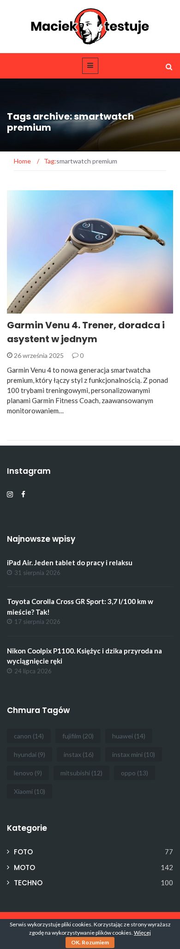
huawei (128, 736)
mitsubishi (81, 773)
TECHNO (32, 308)
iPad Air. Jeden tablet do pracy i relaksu (69, 562)
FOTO (23, 852)
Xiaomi (29, 791)
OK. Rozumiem (90, 942)
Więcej (142, 932)
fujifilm (78, 736)
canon (29, 736)
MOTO (24, 867)
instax (79, 754)
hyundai (29, 754)
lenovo (28, 773)
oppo (134, 773)
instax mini (133, 754)
